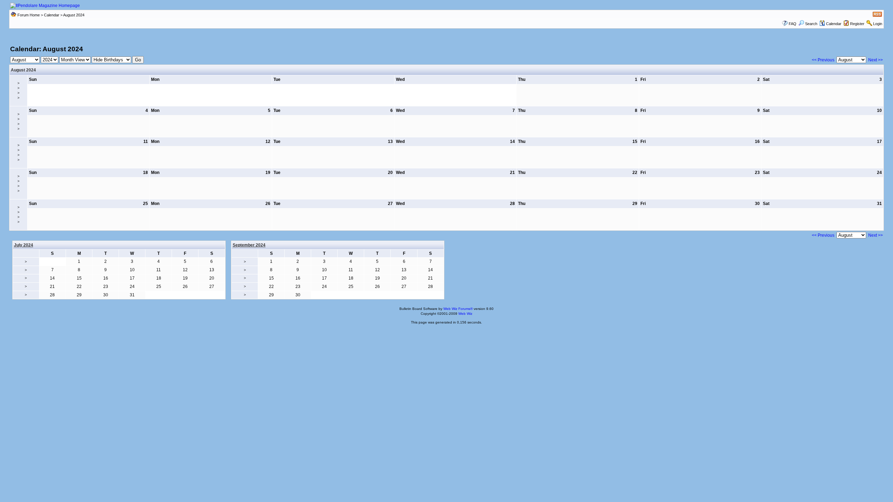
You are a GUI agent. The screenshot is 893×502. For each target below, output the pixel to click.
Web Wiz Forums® (458, 309)
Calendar (51, 15)
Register (857, 24)
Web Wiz (465, 313)
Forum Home (28, 15)
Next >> (875, 60)
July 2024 (23, 245)
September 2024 (249, 245)
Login (877, 24)
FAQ (792, 24)
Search (811, 24)
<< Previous (823, 60)
